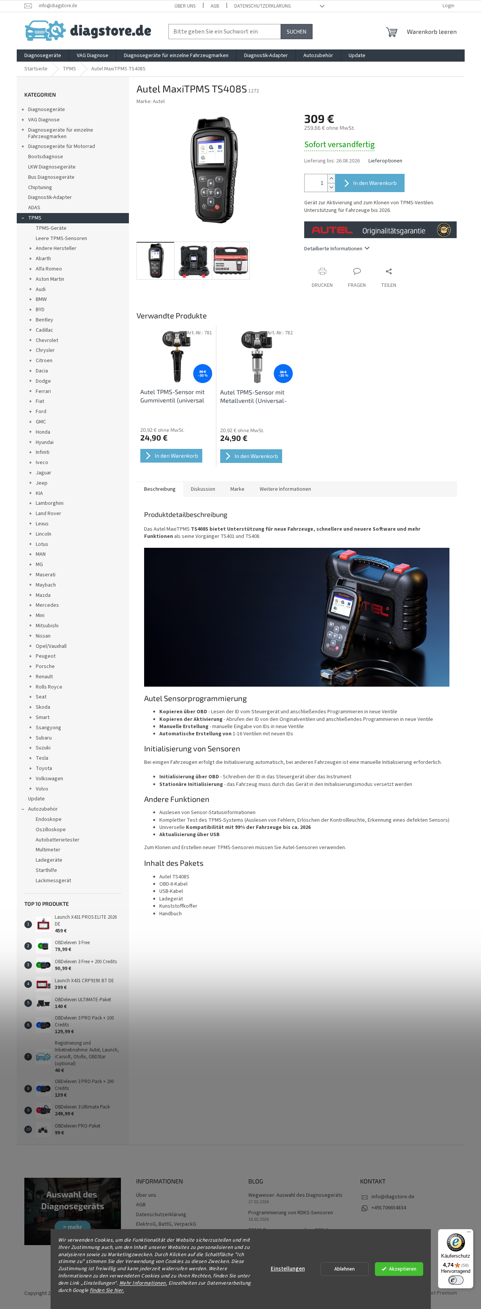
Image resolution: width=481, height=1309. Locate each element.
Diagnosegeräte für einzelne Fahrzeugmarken (60, 133)
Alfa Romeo (49, 269)
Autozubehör (43, 809)
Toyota (44, 768)
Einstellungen (288, 1269)
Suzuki (43, 748)
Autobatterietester (57, 840)
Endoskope (49, 819)
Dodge (43, 381)
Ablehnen (344, 1268)
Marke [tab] (237, 489)
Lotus (42, 544)
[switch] (456, 1280)
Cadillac (44, 330)
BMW (41, 299)
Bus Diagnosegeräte (51, 177)
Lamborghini (49, 503)
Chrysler (45, 350)
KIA (39, 493)
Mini (40, 615)
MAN (41, 554)
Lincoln (43, 534)
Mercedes (47, 605)
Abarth (43, 258)
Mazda (43, 595)
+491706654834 (388, 1208)
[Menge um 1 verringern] (331, 187)
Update (36, 799)
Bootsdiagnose (45, 157)
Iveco (42, 462)
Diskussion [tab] (203, 489)
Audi (41, 289)
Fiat (40, 401)
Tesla (42, 758)
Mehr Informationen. (143, 1283)
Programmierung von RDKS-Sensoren (290, 1213)
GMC (41, 422)
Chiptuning (40, 187)
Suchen (296, 31)
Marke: (151, 101)
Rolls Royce (49, 687)
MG (39, 564)
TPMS (34, 218)
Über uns (185, 6)
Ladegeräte (49, 860)
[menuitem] (43, 55)
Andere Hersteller (56, 248)
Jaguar (43, 473)
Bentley (44, 320)
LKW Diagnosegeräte (52, 167)
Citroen (44, 360)
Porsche (45, 666)
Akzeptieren (402, 1268)
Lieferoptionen (385, 161)
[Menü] (468, 1233)
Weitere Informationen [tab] (285, 489)
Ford (41, 411)
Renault (44, 677)
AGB (215, 6)
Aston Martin (50, 279)
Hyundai (45, 442)
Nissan (43, 636)
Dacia (42, 371)
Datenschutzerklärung (262, 6)
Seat (41, 697)
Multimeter (48, 850)
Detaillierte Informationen (333, 249)
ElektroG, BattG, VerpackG (166, 1224)
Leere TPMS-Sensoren (61, 238)
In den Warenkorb (375, 183)
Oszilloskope (51, 829)
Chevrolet (47, 340)
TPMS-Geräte (51, 228)
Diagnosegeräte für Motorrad (61, 146)
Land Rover (48, 513)
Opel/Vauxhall (51, 646)
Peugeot (46, 656)
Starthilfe (46, 870)
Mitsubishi (47, 626)
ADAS (34, 208)
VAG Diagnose (44, 120)
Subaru (44, 738)
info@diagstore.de (392, 1197)
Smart (42, 717)
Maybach (46, 585)
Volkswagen (49, 779)
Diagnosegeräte (46, 109)
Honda (43, 432)
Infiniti (42, 452)
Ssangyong (48, 728)
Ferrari (43, 391)
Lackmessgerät (53, 880)
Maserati (46, 575)
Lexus (42, 524)
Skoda (43, 707)
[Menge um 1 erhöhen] (331, 178)
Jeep (42, 483)
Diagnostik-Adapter (50, 197)
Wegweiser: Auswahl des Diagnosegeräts (295, 1195)
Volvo (42, 789)
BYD (40, 309)
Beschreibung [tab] (160, 489)
